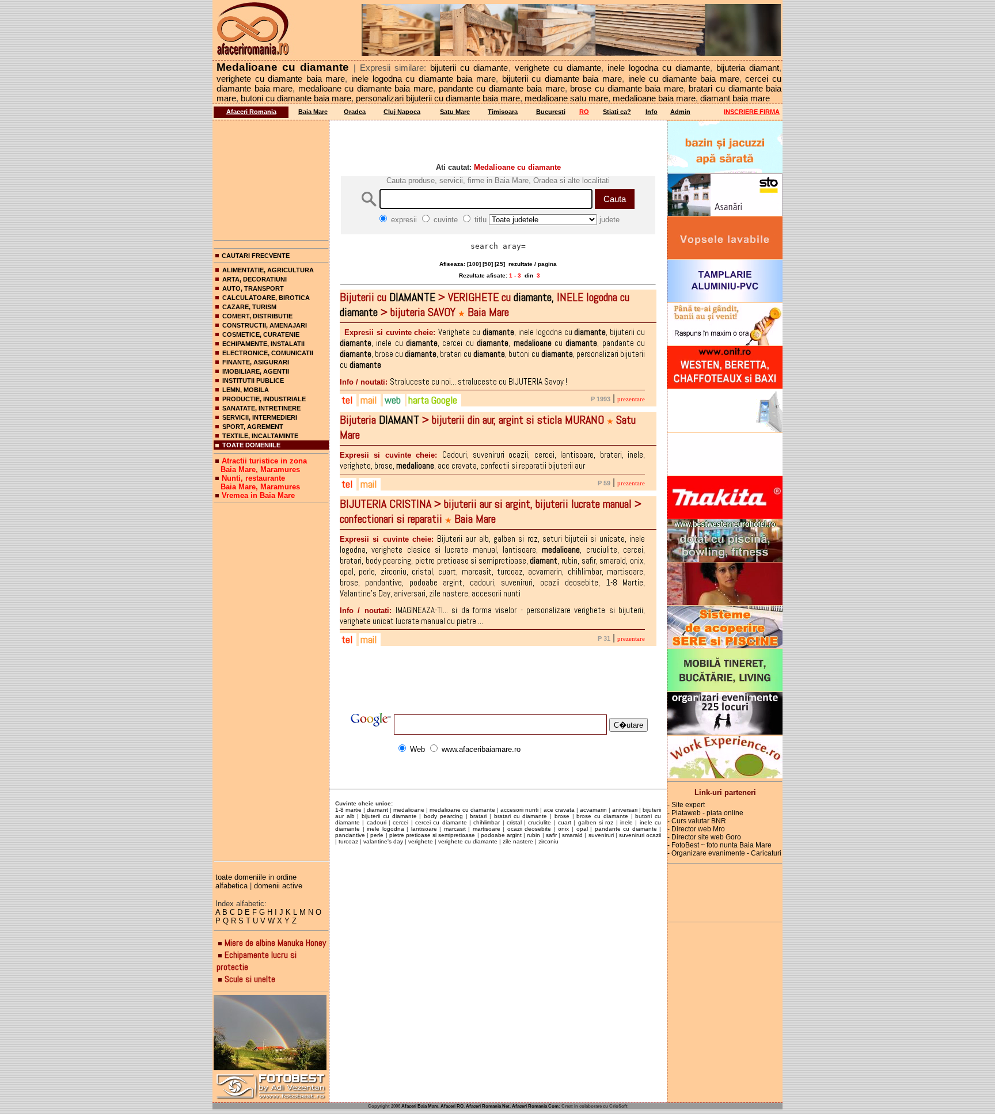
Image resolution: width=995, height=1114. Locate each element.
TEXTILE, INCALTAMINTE (260, 435)
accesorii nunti (519, 810)
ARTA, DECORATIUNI (254, 279)
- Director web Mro (696, 829)
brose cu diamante (602, 816)
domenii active (278, 885)
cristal (514, 822)
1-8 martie (348, 810)
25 (499, 264)
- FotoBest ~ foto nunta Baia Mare (719, 845)
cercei (400, 822)
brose (562, 816)
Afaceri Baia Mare (419, 1106)
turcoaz (348, 841)
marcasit (455, 829)
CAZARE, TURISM (249, 306)
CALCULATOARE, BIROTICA (266, 297)
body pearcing (443, 816)
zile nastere (518, 841)
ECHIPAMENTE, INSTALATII (263, 343)
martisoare (486, 829)
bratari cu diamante (520, 816)
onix (563, 829)
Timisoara (503, 111)
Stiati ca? (617, 111)
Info (651, 111)
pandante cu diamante (626, 829)
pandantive (350, 835)
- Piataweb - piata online (705, 813)
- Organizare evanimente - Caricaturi (724, 853)
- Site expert (686, 805)
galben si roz (596, 822)
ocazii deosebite (529, 829)
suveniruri (601, 835)
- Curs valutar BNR (696, 821)
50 (487, 264)
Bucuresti (550, 111)
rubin (533, 835)
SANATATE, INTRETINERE (261, 408)
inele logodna (385, 829)
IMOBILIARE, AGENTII (255, 371)
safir (551, 835)
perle (376, 835)
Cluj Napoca (401, 111)
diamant (377, 810)
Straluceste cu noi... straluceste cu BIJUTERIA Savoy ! (453, 381)
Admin (680, 111)
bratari (478, 816)
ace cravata (559, 810)
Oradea (355, 111)
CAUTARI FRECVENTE (256, 255)
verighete (420, 841)
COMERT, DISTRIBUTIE (257, 316)
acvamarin (593, 810)
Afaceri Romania (251, 111)
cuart (564, 822)
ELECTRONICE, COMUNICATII (267, 352)
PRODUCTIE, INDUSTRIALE (264, 399)
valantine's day (383, 841)
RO (584, 111)
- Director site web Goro (704, 837)
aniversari (624, 810)
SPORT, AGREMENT (252, 426)
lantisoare (424, 829)
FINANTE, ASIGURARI (255, 362)
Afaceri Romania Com (535, 1106)
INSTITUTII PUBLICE (253, 380)
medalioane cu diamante (462, 810)
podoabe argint (501, 835)
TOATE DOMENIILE (251, 445)
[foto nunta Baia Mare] (271, 1033)
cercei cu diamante (441, 822)
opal (582, 829)
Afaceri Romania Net (488, 1106)
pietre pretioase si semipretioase (432, 835)
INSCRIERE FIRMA (752, 111)
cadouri (376, 822)
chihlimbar (486, 822)
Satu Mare (455, 111)
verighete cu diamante (468, 841)
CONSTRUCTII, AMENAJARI (264, 325)
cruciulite (539, 822)
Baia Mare (313, 111)
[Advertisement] (271, 177)
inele (626, 822)
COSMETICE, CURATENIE (260, 334)
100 (474, 264)
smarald (572, 835)
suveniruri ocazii (640, 835)
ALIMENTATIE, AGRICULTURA (268, 270)
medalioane (408, 810)
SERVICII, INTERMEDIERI (259, 417)
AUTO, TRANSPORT (253, 288)
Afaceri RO (452, 1106)
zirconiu (548, 841)
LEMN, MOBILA (245, 389)
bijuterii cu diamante (389, 816)
